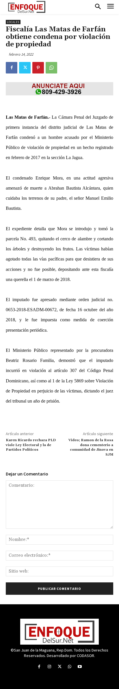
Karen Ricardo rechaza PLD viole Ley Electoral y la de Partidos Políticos (31, 445)
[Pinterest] (38, 67)
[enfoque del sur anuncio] (59, 88)
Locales (13, 22)
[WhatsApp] (51, 67)
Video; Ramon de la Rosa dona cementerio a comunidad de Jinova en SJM (90, 447)
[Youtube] (79, 666)
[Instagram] (49, 666)
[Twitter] (25, 67)
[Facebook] (11, 67)
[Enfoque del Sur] (27, 7)
